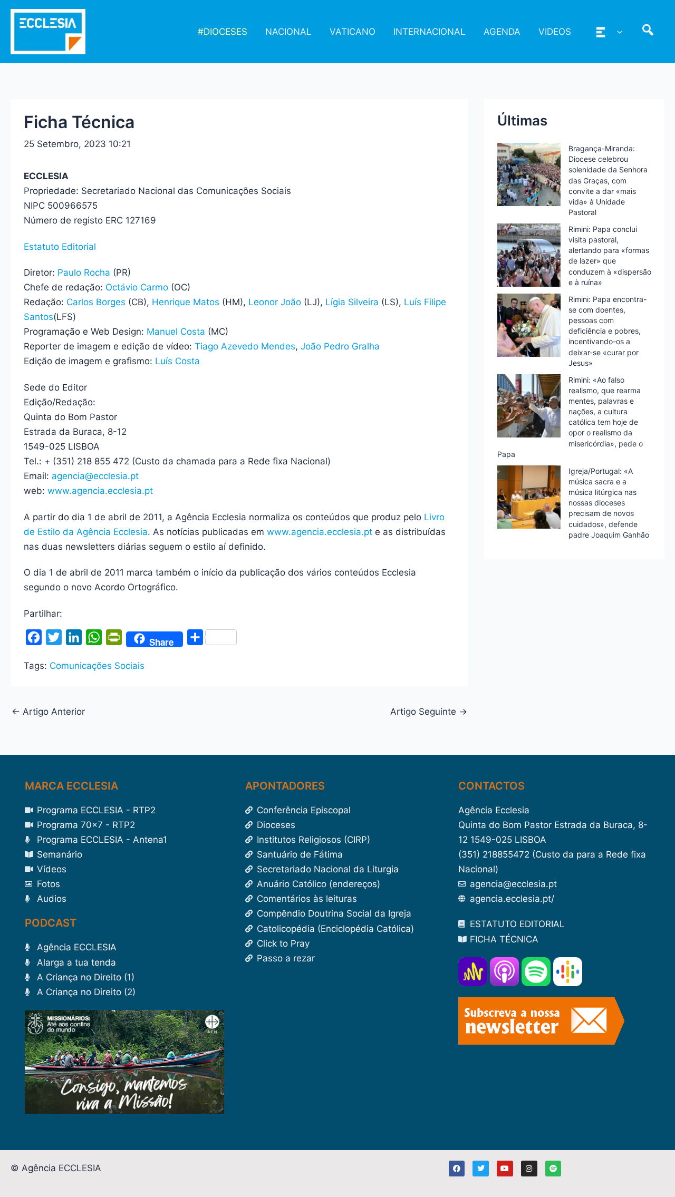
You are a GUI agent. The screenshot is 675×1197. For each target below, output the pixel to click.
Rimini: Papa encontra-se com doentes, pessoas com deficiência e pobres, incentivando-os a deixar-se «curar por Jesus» (607, 331)
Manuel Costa (176, 331)
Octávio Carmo (136, 287)
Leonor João (274, 302)
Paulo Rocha (83, 272)
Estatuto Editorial (60, 246)
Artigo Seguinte (428, 711)
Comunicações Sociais (97, 665)
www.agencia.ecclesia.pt (100, 490)
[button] (617, 31)
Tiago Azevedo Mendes (245, 346)
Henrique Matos (185, 302)
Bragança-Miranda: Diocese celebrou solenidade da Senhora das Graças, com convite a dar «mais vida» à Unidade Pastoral (608, 180)
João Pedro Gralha (340, 346)
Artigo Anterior (48, 711)
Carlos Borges (96, 302)
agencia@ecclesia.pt (95, 476)
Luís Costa (177, 361)
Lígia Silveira (352, 302)
